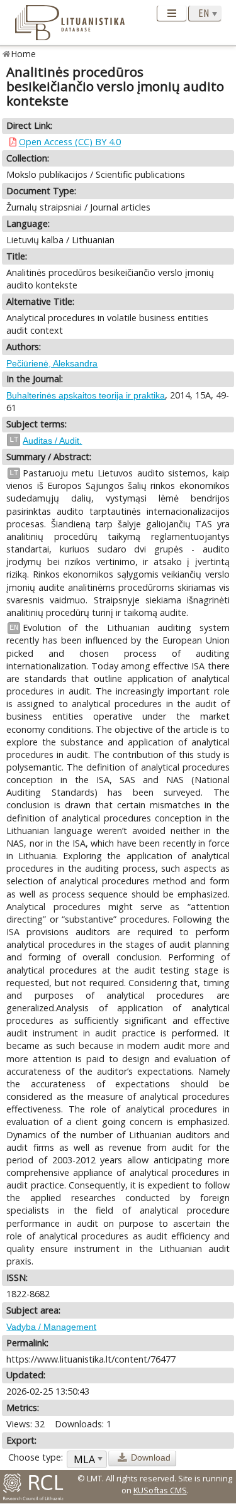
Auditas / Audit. (52, 441)
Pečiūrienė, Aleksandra (52, 363)
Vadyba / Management (51, 1327)
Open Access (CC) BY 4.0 (70, 142)
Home (23, 54)
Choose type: (35, 1457)
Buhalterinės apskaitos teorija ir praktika (85, 395)
